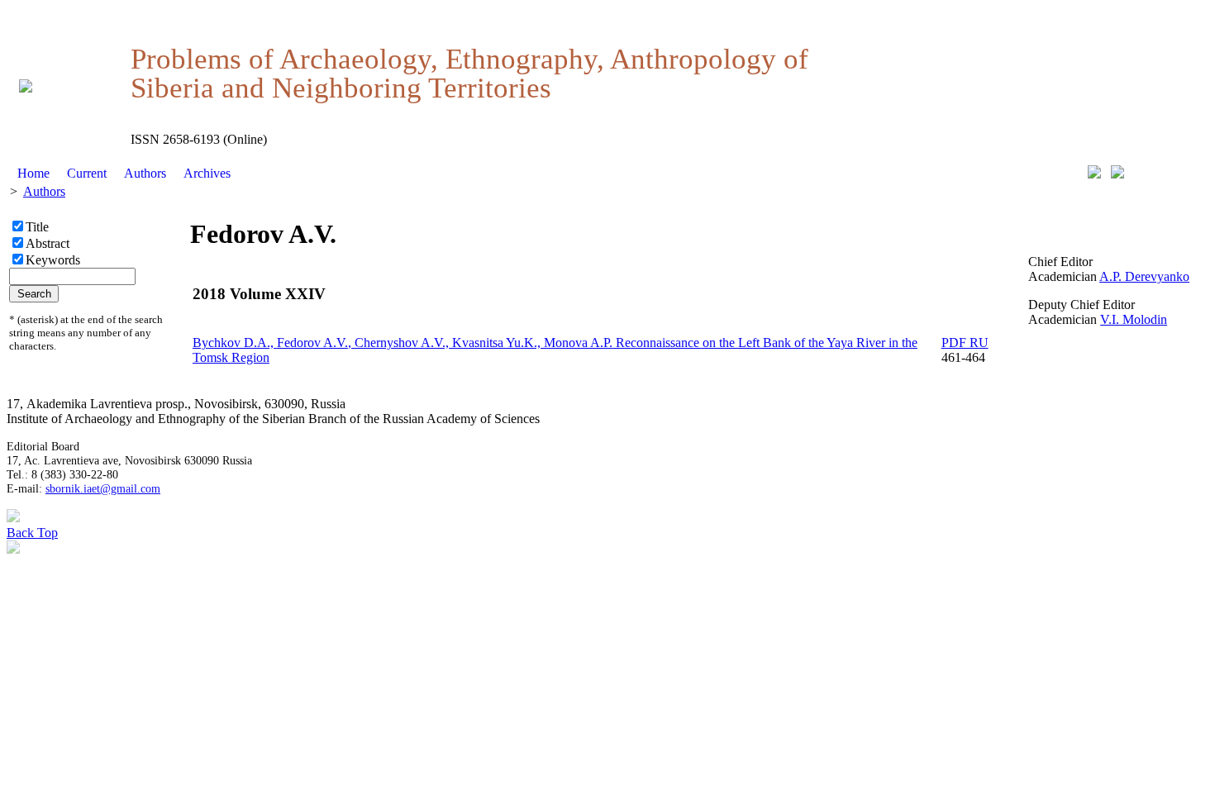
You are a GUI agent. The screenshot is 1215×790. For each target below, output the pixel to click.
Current (86, 173)
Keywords (53, 260)
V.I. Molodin (1133, 319)
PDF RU (965, 343)
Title (37, 227)
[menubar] (124, 173)
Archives (207, 173)
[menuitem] (34, 173)
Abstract (47, 243)
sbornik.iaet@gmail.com (102, 488)
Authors (145, 173)
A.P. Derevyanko (1144, 276)
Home (33, 173)
